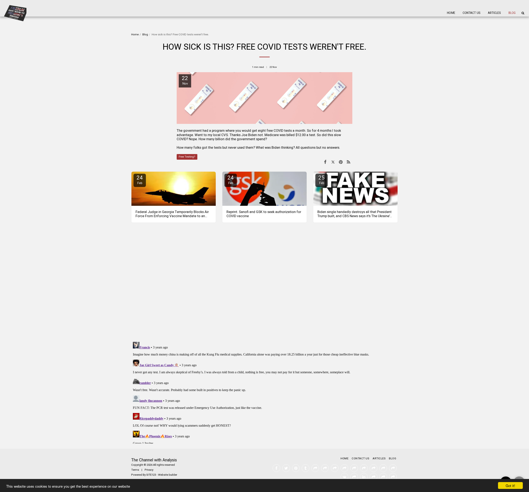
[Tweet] (333, 162)
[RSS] (348, 162)
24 (140, 179)
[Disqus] (264, 284)
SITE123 (151, 475)
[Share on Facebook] (325, 162)
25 (321, 179)
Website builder (167, 475)
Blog (145, 34)
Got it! (510, 485)
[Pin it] (340, 162)
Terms (135, 470)
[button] (523, 13)
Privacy (149, 470)
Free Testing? (187, 157)
